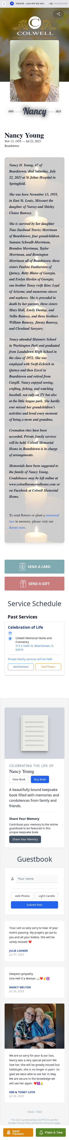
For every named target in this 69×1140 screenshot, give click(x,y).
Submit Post (34, 905)
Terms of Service (45, 1123)
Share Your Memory (25, 839)
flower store (17, 527)
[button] (34, 1026)
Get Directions (21, 666)
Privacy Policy (23, 1123)
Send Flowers (48, 666)
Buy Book (40, 779)
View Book (18, 779)
